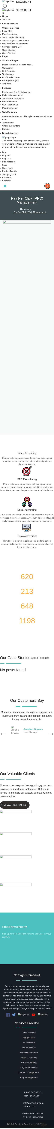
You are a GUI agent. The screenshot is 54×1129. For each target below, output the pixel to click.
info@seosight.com (33, 1103)
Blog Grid (6, 158)
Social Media (29, 1042)
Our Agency (7, 68)
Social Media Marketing (13, 37)
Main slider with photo (12, 95)
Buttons (5, 129)
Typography (8, 122)
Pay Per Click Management (15, 43)
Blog (4, 152)
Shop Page (7, 168)
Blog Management (29, 1077)
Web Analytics (29, 1047)
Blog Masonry (8, 162)
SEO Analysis (8, 71)
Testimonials (8, 74)
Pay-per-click (29, 1037)
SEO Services (29, 1032)
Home (5, 16)
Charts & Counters (11, 126)
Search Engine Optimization (15, 40)
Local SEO (7, 31)
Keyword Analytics (29, 1067)
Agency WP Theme (38, 1124)
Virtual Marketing (29, 1057)
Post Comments (9, 108)
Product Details (9, 171)
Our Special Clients (11, 77)
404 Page (6, 83)
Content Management (29, 1072)
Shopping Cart (9, 174)
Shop (4, 165)
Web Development (29, 1052)
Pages (5, 56)
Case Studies (8, 50)
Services (6, 19)
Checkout (6, 177)
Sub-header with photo (13, 98)
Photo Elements (9, 101)
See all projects (40, 657)
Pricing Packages (10, 80)
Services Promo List (11, 47)
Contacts (6, 180)
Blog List (6, 155)
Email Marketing (29, 1062)
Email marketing (10, 34)
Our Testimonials (10, 104)
